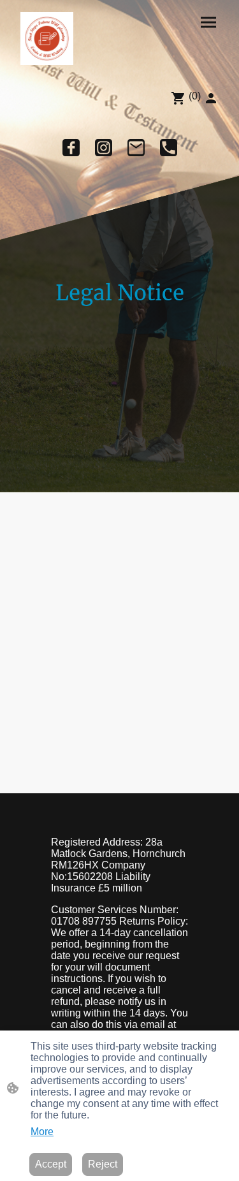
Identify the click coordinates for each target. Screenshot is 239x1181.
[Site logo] (46, 38)
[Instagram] (103, 147)
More (42, 1131)
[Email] (136, 147)
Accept (50, 1164)
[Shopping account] (211, 98)
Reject (102, 1164)
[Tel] (168, 147)
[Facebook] (71, 147)
